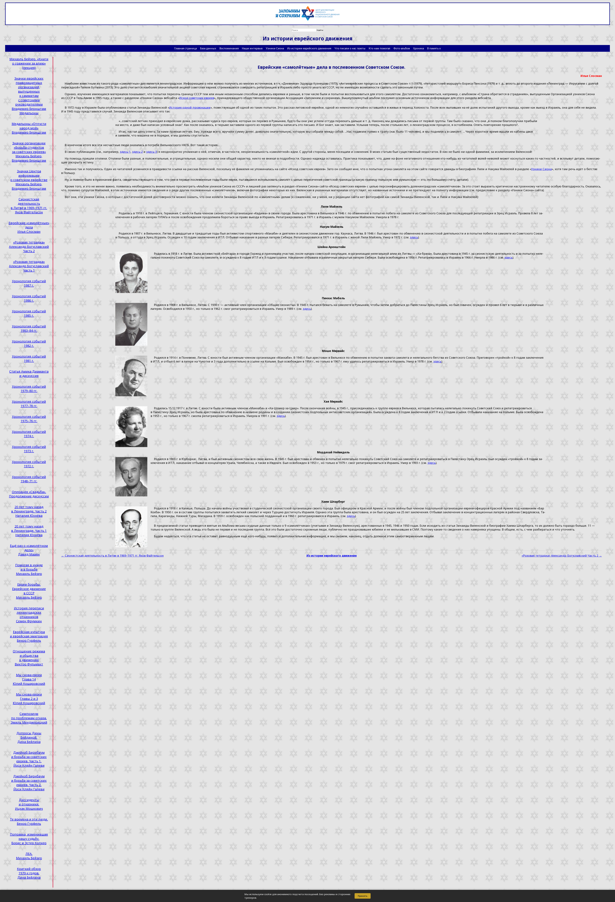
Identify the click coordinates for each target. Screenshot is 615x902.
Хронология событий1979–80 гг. (29, 388)
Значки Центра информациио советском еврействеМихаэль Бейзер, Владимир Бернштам (28, 180)
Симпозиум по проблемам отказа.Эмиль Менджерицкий (29, 718)
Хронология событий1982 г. (29, 343)
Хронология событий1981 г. (29, 358)
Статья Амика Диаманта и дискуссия (29, 373)
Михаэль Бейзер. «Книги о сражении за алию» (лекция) (28, 63)
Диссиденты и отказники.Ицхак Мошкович (29, 804)
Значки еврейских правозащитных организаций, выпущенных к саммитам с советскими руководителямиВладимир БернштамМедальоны (29, 95)
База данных (208, 48)
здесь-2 (137, 152)
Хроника (418, 48)
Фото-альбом (402, 48)
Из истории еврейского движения (309, 48)
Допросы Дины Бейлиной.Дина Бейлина (28, 737)
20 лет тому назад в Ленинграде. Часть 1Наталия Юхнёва (29, 530)
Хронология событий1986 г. (29, 298)
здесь (414, 237)
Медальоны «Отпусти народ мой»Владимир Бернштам (29, 128)
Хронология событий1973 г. (29, 449)
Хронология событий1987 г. (29, 283)
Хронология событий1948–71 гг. (29, 479)
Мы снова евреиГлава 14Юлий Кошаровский (29, 679)
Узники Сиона (275, 48)
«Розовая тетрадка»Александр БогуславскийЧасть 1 (29, 265)
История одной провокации (189, 107)
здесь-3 (151, 152)
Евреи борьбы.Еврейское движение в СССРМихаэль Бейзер (29, 591)
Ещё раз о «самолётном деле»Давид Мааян (29, 550)
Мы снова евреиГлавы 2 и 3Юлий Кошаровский (29, 698)
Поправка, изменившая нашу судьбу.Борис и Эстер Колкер (29, 838)
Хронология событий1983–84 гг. (29, 328)
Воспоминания (229, 48)
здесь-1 (125, 152)
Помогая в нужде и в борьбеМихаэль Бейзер (29, 569)
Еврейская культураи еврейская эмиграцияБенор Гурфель (29, 636)
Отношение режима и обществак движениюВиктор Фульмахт (29, 657)
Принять (362, 895)
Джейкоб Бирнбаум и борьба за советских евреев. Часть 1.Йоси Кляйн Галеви (29, 759)
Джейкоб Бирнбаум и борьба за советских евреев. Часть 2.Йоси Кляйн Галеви (29, 782)
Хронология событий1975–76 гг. (29, 418)
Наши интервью (252, 48)
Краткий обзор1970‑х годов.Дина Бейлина (29, 873)
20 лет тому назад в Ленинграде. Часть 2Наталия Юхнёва (29, 511)
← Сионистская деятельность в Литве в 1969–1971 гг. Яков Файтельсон (112, 555)
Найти (320, 30)
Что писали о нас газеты (349, 48)
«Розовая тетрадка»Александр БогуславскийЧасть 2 (29, 246)
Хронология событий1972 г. (29, 464)
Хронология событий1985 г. (29, 313)
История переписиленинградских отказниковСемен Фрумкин (29, 614)
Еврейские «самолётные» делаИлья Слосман (29, 227)
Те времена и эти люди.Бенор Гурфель (29, 821)
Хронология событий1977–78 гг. (29, 403)
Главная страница (185, 48)
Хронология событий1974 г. (29, 433)
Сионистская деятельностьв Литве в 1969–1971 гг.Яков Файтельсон (29, 205)
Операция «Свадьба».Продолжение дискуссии (29, 494)
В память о (434, 48)
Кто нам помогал (379, 48)
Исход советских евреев (196, 98)
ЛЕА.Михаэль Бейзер (29, 856)
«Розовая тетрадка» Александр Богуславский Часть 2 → (562, 555)
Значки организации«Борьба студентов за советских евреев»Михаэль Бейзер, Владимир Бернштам (29, 152)
